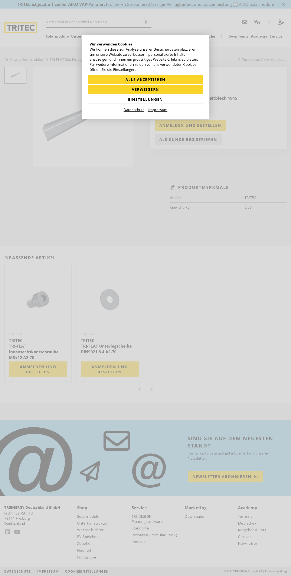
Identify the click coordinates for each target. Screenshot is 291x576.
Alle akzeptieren (145, 79)
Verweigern (145, 89)
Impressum (157, 109)
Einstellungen (145, 99)
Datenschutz (134, 109)
